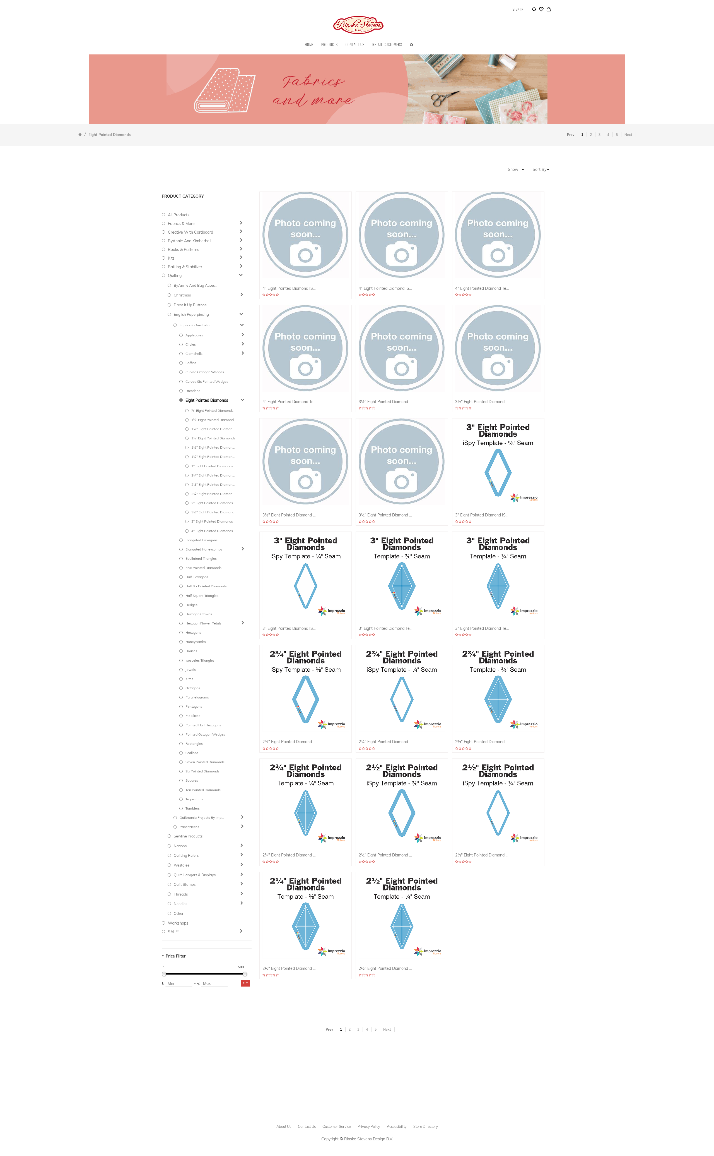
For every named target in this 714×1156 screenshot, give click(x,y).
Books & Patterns (183, 249)
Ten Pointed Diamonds (203, 790)
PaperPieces (189, 827)
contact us (307, 1126)
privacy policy (369, 1126)
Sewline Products (188, 836)
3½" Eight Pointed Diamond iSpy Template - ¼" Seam (482, 402)
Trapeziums (194, 799)
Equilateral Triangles (201, 558)
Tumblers (192, 808)
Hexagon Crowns (198, 614)
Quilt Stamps (185, 884)
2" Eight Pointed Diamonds (212, 503)
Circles (190, 344)
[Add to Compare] (534, 10)
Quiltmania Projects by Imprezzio (202, 817)
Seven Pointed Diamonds (205, 762)
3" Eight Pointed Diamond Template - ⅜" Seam (386, 628)
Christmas (182, 295)
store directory (425, 1126)
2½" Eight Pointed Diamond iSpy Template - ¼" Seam (482, 855)
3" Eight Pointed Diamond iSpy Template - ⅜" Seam (482, 515)
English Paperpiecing (191, 314)
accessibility (397, 1126)
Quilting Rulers (186, 855)
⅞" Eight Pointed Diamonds (212, 410)
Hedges (191, 605)
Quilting (175, 275)
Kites (189, 679)
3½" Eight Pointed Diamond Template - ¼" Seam (386, 515)
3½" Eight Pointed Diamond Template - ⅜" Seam (289, 515)
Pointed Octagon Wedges (205, 734)
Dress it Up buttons (190, 305)
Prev (571, 135)
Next (628, 135)
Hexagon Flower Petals (203, 623)
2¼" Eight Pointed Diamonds (213, 475)
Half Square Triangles (201, 595)
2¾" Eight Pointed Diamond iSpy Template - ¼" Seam (386, 742)
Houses (191, 651)
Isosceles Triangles (199, 660)
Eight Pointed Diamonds (206, 400)
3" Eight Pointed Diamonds (212, 521)
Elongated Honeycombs (203, 549)
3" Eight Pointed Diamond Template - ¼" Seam (482, 628)
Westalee (181, 865)
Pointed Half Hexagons (203, 725)
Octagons (192, 688)
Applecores (194, 335)
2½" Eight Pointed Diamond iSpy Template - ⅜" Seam (386, 855)
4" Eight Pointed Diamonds (212, 531)
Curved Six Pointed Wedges (206, 381)
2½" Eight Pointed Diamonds (213, 484)
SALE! (173, 931)
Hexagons (193, 632)
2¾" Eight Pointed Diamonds (213, 494)
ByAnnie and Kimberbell (189, 240)
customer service (336, 1126)
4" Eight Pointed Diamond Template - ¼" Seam (289, 402)
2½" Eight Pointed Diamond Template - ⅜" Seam (289, 968)
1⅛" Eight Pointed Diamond (212, 420)
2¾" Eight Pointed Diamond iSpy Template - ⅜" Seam (289, 742)
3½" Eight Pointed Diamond (212, 512)
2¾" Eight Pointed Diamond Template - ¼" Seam (289, 855)
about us (283, 1126)
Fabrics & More (181, 223)
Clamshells (193, 353)
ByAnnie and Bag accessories (196, 285)
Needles (180, 903)
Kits (171, 258)
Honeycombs (195, 642)
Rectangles (194, 743)
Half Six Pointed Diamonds (206, 586)
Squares (191, 780)
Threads (181, 894)
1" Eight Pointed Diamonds (212, 466)
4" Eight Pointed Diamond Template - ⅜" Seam (482, 288)
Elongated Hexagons (201, 540)
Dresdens (192, 391)
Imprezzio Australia (194, 325)
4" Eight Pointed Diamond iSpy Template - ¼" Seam (386, 288)
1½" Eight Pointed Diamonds (213, 447)
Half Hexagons (196, 577)
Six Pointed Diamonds (202, 771)
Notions (180, 846)
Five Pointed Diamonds (203, 568)
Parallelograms (197, 697)
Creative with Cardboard (190, 232)
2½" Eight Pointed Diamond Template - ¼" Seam (386, 968)
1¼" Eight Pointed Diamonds (213, 429)
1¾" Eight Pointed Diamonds (213, 456)
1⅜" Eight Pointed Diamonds (213, 438)
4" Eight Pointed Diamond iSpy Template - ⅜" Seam (289, 288)
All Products (178, 214)
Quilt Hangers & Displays (195, 875)
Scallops (191, 753)
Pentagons (193, 706)
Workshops (178, 923)
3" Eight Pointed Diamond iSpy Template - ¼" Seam (289, 628)
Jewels (190, 669)
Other (179, 913)
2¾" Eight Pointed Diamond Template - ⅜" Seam (482, 742)
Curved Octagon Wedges (204, 372)
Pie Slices (192, 716)
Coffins (190, 363)
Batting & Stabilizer (185, 266)
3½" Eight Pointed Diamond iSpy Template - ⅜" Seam (386, 402)
